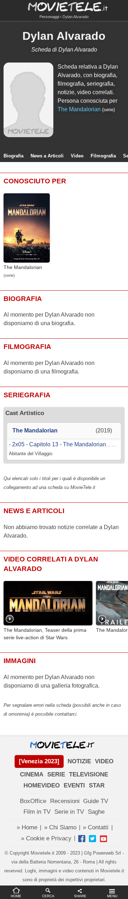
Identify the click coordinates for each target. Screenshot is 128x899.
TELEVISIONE (88, 774)
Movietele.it (64, 6)
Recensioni (65, 801)
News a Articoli (47, 155)
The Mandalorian (79, 109)
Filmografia (103, 155)
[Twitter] (92, 838)
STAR (97, 785)
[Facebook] (81, 838)
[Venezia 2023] (39, 761)
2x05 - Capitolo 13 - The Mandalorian (59, 444)
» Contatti (95, 827)
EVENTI (74, 785)
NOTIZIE (79, 761)
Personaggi (49, 17)
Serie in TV (69, 811)
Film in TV (36, 811)
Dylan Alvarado (64, 35)
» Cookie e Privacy (46, 838)
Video (77, 155)
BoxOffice (33, 801)
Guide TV (95, 801)
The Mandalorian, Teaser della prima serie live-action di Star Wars (45, 634)
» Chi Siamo (60, 827)
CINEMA (31, 774)
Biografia (13, 155)
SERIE (56, 774)
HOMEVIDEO (41, 785)
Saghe (96, 811)
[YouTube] (103, 838)
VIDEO (104, 761)
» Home (27, 827)
